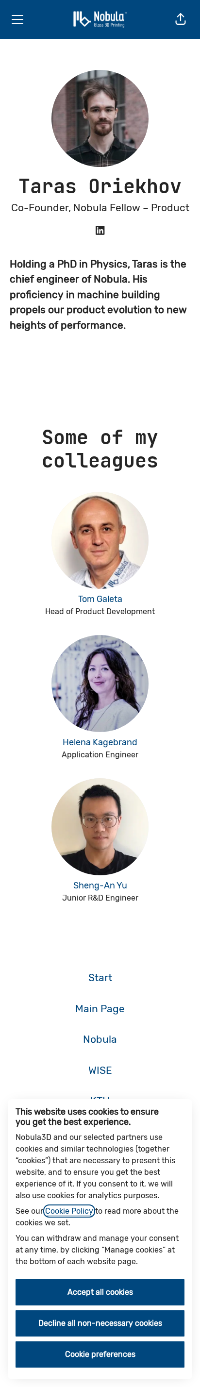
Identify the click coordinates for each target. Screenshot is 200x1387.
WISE (100, 1070)
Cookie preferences (100, 1354)
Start (100, 977)
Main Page (100, 1009)
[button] (180, 19)
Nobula (100, 1039)
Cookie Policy (69, 1211)
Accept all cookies (100, 1292)
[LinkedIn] (100, 231)
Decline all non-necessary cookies (100, 1323)
